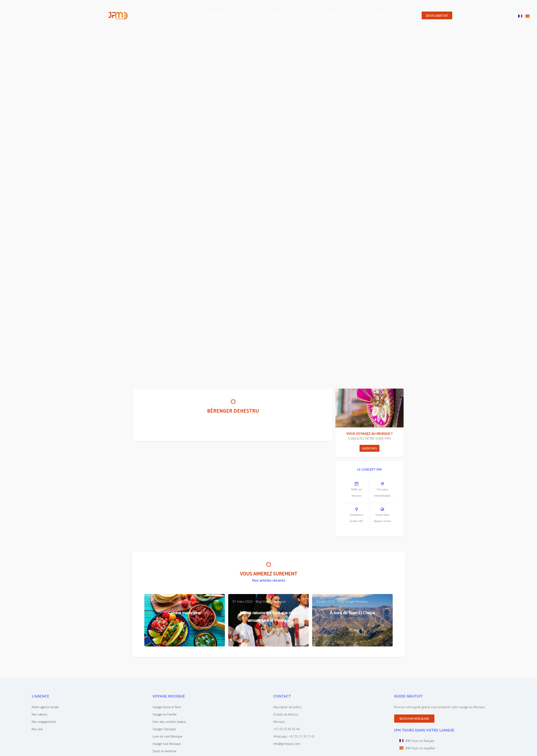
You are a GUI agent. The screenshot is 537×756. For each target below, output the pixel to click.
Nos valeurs (39, 714)
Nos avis (37, 729)
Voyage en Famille (164, 714)
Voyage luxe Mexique (166, 744)
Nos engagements (44, 722)
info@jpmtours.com (286, 744)
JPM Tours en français (420, 741)
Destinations (214, 15)
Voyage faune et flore (166, 707)
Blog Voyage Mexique (184, 601)
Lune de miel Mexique (167, 736)
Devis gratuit (437, 15)
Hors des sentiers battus (169, 722)
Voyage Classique (164, 729)
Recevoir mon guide (414, 718)
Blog (380, 15)
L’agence (331, 15)
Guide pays (369, 448)
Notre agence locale (45, 707)
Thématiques (276, 15)
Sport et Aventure (164, 751)
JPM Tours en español (420, 748)
